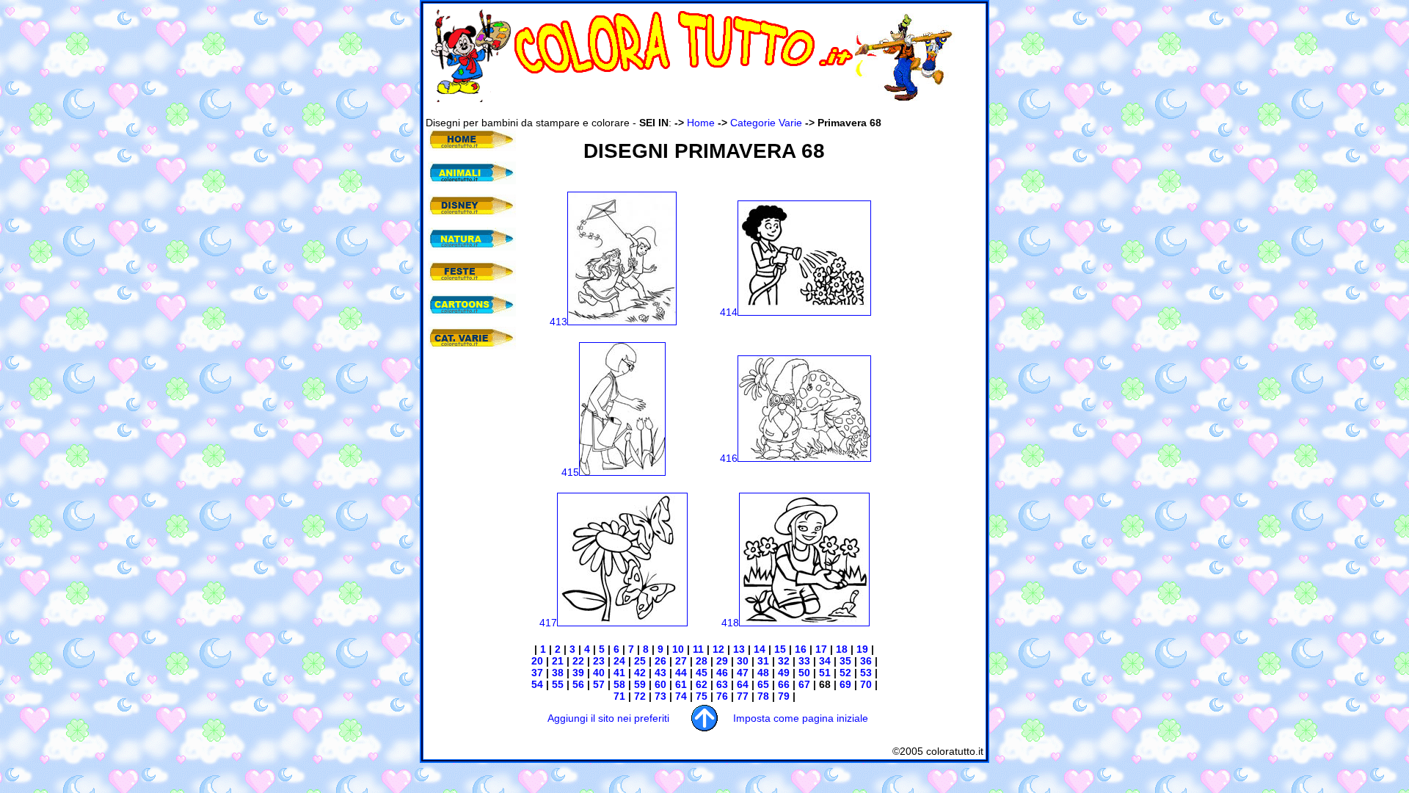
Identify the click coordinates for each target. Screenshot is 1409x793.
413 (558, 321)
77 (741, 696)
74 (679, 696)
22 (578, 661)
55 (556, 684)
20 (537, 661)
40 (597, 672)
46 (722, 672)
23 (597, 661)
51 (823, 672)
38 (556, 672)
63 (722, 684)
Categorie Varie (766, 122)
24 (618, 661)
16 (801, 649)
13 (739, 649)
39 (576, 672)
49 (784, 672)
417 (548, 623)
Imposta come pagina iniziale (800, 718)
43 (660, 672)
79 (784, 696)
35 (844, 661)
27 (681, 661)
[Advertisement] (693, 109)
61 (679, 684)
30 (743, 661)
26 (660, 661)
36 (864, 661)
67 (804, 684)
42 (638, 672)
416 (729, 458)
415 (570, 472)
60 (659, 684)
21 (556, 661)
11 (698, 649)
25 (638, 661)
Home (701, 122)
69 (844, 684)
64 (743, 684)
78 (761, 696)
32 (782, 661)
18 (842, 649)
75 (700, 696)
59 (638, 684)
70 (864, 684)
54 (537, 684)
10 (678, 649)
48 (763, 672)
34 (823, 661)
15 (778, 649)
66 (784, 684)
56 (576, 684)
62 (701, 684)
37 (537, 672)
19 (860, 649)
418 (730, 623)
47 (743, 672)
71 (619, 696)
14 (759, 649)
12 (718, 649)
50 (804, 672)
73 (659, 696)
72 (638, 696)
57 (597, 684)
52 (845, 672)
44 (681, 672)
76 (720, 696)
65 (761, 684)
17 (819, 649)
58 (619, 684)
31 (763, 661)
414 (729, 312)
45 (701, 672)
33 (802, 661)
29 (720, 661)
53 (864, 672)
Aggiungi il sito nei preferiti (608, 718)
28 (701, 661)
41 (618, 672)
